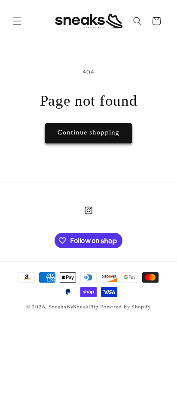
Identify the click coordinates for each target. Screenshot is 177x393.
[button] (17, 21)
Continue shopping (88, 133)
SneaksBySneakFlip (74, 307)
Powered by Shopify (125, 307)
